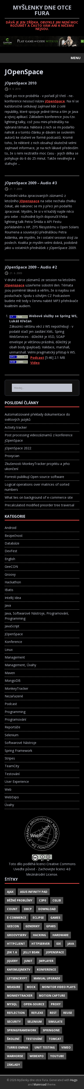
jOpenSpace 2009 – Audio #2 (31, 267)
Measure (13, 987)
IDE (58, 944)
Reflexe (37, 1013)
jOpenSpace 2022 (18, 448)
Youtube (57, 1056)
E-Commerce (16, 918)
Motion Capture (52, 996)
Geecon (13, 926)
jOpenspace (29, 201)
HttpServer (41, 944)
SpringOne (51, 1030)
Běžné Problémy (19, 900)
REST (53, 1013)
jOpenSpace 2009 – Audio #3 (31, 182)
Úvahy (9, 805)
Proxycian (12, 456)
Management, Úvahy (20, 665)
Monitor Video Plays (58, 987)
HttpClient (16, 944)
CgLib (56, 900)
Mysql (12, 1004)
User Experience (17, 781)
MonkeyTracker (16, 688)
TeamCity (12, 766)
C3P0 (42, 900)
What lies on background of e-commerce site (39, 497)
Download (47, 909)
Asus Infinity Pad (33, 892)
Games (55, 918)
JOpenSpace (14, 634)
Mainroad (40, 1084)
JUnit (28, 961)
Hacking (39, 935)
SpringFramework (21, 1030)
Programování (15, 719)
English (10, 559)
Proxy (56, 1004)
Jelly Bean (31, 952)
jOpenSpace (55, 101)
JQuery (12, 961)
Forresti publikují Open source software (34, 476)
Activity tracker (16, 427)
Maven (10, 673)
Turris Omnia (17, 1047)
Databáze (12, 543)
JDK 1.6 (12, 952)
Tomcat (55, 1039)
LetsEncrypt (17, 978)
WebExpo (12, 797)
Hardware (60, 935)
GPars (51, 926)
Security (14, 1022)
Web (8, 789)
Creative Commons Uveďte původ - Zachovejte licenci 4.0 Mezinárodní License (45, 869)
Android (10, 527)
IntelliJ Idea (13, 597)
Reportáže (12, 727)
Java (8, 605)
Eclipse (38, 918)
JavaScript (12, 626)
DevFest (11, 551)
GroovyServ (16, 935)
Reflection (16, 1013)
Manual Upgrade (47, 978)
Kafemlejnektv (18, 969)
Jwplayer (46, 961)
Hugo (73, 1080)
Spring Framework (18, 750)
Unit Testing (45, 1047)
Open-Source (34, 1004)
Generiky (32, 926)
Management (15, 657)
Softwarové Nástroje (20, 742)
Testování (12, 774)
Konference (13, 641)
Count (12, 909)
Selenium (11, 735)
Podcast (11, 704)
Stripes (10, 758)
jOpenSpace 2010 (20, 83)
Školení (13, 1039)
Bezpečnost (14, 535)
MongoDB (13, 680)
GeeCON (11, 566)
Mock (31, 987)
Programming (15, 711)
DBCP (28, 909)
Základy (13, 1065)
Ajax (10, 892)
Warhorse (15, 1056)
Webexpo (37, 1056)
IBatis (9, 590)
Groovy (10, 574)
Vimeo (66, 1047)
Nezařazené (14, 696)
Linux (9, 649)
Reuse (67, 1013)
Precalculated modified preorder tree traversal (39, 505)
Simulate (55, 1022)
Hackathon (13, 582)
